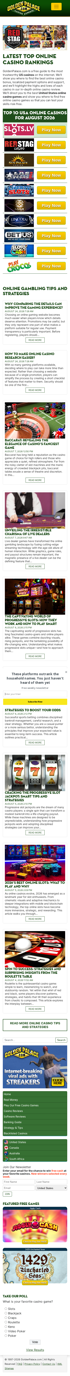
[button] (35, 678)
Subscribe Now (35, 701)
